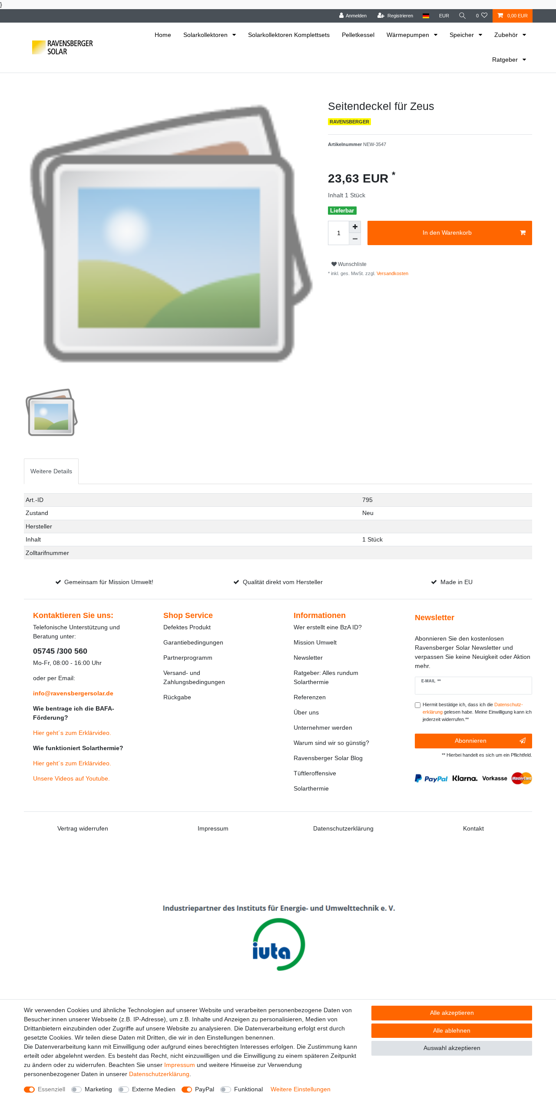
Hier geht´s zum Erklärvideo (71, 732)
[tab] (51, 471)
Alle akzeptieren (452, 1012)
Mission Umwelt (315, 642)
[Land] (426, 16)
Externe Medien (153, 1089)
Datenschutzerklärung (343, 828)
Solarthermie (311, 788)
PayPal (204, 1089)
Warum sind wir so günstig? (331, 742)
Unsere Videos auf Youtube (70, 778)
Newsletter (308, 657)
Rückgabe (177, 697)
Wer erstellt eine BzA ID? (328, 627)
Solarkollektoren (206, 34)
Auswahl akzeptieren (452, 1047)
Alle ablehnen (451, 1030)
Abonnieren (470, 740)
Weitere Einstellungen (301, 1089)
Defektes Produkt (187, 627)
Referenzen (310, 697)
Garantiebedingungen (193, 642)
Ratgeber (506, 59)
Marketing (98, 1089)
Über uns (306, 712)
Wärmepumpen (409, 34)
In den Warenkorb (447, 232)
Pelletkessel (358, 34)
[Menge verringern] (355, 239)
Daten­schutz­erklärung (159, 1073)
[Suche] (462, 16)
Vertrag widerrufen (82, 828)
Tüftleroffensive (315, 773)
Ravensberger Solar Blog (328, 757)
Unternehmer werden (323, 727)
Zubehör (507, 34)
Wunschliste (352, 264)
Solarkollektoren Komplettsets (289, 34)
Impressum (213, 828)
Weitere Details (51, 471)
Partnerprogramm (187, 657)
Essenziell (51, 1089)
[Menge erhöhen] (355, 227)
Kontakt (473, 828)
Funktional (248, 1089)
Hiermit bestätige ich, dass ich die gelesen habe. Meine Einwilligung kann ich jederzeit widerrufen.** (477, 712)
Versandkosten (391, 273)
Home (163, 34)
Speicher (463, 34)
